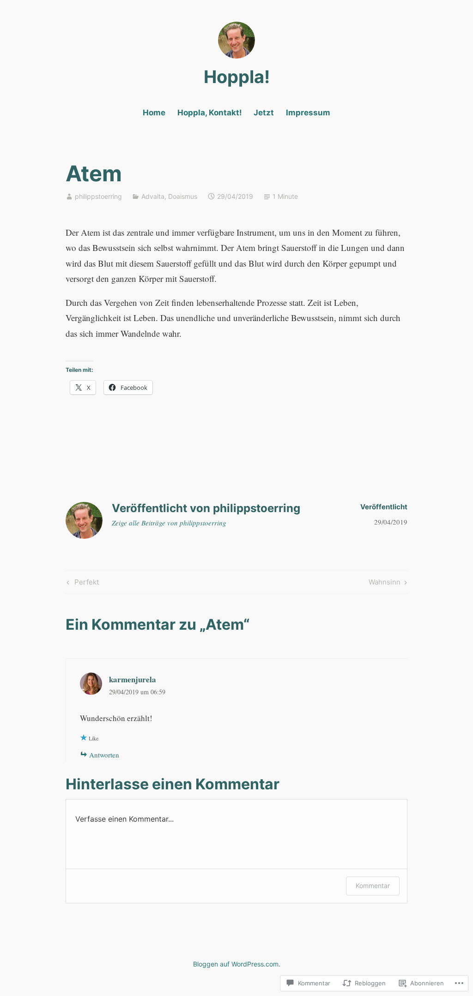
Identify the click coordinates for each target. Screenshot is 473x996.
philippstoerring (98, 196)
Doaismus (182, 196)
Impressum (308, 112)
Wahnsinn (384, 583)
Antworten (104, 754)
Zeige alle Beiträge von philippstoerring (169, 522)
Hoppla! (237, 76)
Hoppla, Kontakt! (209, 112)
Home (154, 112)
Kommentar (373, 885)
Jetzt (264, 112)
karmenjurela (132, 679)
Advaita (152, 196)
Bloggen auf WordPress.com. (236, 964)
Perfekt (81, 583)
